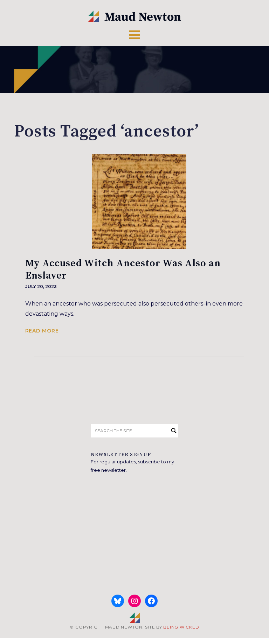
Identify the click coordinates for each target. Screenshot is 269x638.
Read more (42, 331)
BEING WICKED (181, 627)
